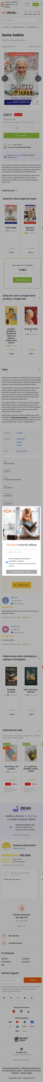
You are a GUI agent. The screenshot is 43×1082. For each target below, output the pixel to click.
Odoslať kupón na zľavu (21, 572)
